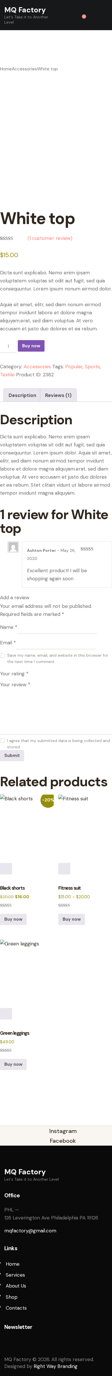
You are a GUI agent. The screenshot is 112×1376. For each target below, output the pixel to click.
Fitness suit (69, 888)
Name (8, 627)
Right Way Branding (56, 1366)
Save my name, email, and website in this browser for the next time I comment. (57, 658)
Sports (92, 366)
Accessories (24, 69)
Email (8, 642)
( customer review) (50, 238)
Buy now (31, 346)
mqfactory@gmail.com (30, 1230)
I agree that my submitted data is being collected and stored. (58, 743)
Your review (15, 684)
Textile (7, 374)
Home (6, 69)
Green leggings (14, 1033)
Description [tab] (22, 395)
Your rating (14, 673)
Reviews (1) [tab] (58, 395)
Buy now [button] (13, 919)
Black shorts (12, 888)
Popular (73, 366)
